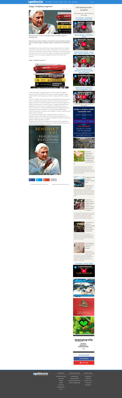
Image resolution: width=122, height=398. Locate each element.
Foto (61, 389)
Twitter (88, 378)
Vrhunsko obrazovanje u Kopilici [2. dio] (40, 184)
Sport (61, 382)
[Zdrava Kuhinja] (83, 325)
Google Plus (88, 380)
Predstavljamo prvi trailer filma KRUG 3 (60, 184)
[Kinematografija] (83, 344)
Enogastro (61, 387)
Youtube (85, 363)
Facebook (84, 359)
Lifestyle (61, 385)
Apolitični (35, 2)
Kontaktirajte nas (75, 380)
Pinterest (88, 385)
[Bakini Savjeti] (83, 307)
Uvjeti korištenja (74, 382)
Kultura (61, 378)
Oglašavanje (74, 378)
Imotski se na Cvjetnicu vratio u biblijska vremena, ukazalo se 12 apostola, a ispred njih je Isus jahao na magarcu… (89, 205)
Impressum (74, 376)
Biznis (61, 380)
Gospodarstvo (61, 376)
